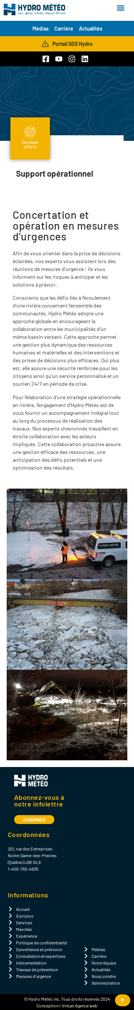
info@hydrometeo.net (28, 875)
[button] (120, 8)
